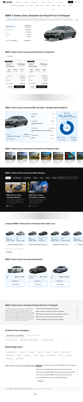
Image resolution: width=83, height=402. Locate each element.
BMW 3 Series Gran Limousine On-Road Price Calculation (50, 311)
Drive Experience (17, 177)
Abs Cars (35, 355)
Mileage (48, 5)
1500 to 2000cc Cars (65, 352)
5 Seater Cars (23, 352)
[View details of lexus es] (60, 275)
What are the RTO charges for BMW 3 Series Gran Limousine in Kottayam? (54, 374)
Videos (64, 5)
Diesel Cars (56, 352)
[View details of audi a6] (15, 275)
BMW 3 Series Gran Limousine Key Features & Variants (49, 316)
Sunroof (48, 177)
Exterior (35, 177)
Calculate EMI (26, 40)
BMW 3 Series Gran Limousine (17, 5)
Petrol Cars (48, 352)
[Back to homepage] (7, 2)
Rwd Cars (19, 355)
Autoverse (26, 2)
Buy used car (34, 2)
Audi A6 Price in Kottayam (11, 339)
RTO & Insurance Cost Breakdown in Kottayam (47, 308)
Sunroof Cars (69, 355)
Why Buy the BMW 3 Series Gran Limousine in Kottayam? (50, 319)
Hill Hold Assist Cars (51, 355)
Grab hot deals (19, 86)
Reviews (53, 5)
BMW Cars (16, 388)
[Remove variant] (25, 60)
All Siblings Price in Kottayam (33, 335)
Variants (37, 5)
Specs (32, 5)
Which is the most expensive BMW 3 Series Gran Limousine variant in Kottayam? (55, 372)
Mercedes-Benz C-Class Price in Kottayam (29, 339)
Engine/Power (27, 177)
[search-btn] (75, 2)
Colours (42, 5)
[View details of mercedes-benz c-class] (37, 275)
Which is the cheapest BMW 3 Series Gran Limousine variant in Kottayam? (54, 369)
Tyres (41, 177)
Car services (59, 2)
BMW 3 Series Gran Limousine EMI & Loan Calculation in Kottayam (52, 314)
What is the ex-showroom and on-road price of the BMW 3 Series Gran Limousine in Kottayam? (56, 366)
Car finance (50, 2)
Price (27, 5)
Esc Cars (42, 355)
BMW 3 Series (10, 18)
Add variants (10, 56)
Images (58, 5)
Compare (70, 5)
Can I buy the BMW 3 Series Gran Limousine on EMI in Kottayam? (52, 377)
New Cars (18, 2)
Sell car (42, 2)
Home (6, 388)
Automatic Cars (32, 352)
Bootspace (55, 177)
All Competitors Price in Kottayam (15, 335)
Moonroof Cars (9, 358)
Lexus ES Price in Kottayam (47, 339)
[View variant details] (15, 74)
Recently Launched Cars (11, 352)
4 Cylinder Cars (27, 355)
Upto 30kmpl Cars (10, 355)
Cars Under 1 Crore (20, 358)
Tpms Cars (60, 355)
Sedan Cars (40, 352)
